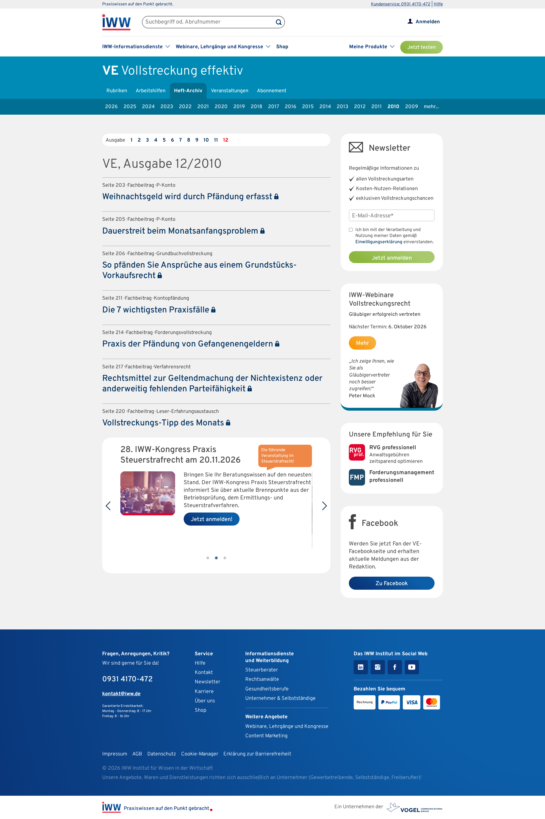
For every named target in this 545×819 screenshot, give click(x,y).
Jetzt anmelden (392, 258)
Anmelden (428, 22)
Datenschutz (161, 754)
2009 (411, 107)
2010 (393, 107)
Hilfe (438, 4)
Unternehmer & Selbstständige (280, 698)
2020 (221, 107)
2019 (239, 107)
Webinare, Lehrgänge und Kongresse (286, 726)
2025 (129, 107)
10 (206, 140)
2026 (111, 107)
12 (225, 140)
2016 (290, 107)
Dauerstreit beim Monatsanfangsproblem (181, 231)
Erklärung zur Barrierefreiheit (257, 754)
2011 (376, 107)
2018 (256, 107)
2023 (166, 107)
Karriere (204, 691)
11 (216, 140)
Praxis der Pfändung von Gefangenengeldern (188, 344)
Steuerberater (261, 670)
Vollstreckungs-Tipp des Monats (164, 423)
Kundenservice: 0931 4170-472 (400, 4)
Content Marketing (266, 736)
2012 (360, 107)
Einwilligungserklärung (378, 242)
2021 (203, 107)
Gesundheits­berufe (267, 689)
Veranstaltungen (229, 91)
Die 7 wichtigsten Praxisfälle (156, 310)
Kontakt (204, 672)
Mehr (362, 343)
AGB (137, 754)
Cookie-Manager (199, 754)
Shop (282, 47)
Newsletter (207, 682)
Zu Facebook (392, 583)
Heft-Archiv (188, 91)
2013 (342, 107)
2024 (148, 107)
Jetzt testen (421, 47)
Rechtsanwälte (262, 679)
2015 (308, 107)
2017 (273, 107)
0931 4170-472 (127, 679)
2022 (185, 107)
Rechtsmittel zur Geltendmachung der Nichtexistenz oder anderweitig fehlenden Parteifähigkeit (212, 383)
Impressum (114, 754)
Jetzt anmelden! (211, 519)
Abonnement (271, 91)
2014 (325, 107)
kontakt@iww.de (121, 694)
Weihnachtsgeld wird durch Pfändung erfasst (188, 197)
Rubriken (116, 91)
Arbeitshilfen (150, 91)
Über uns (205, 701)
